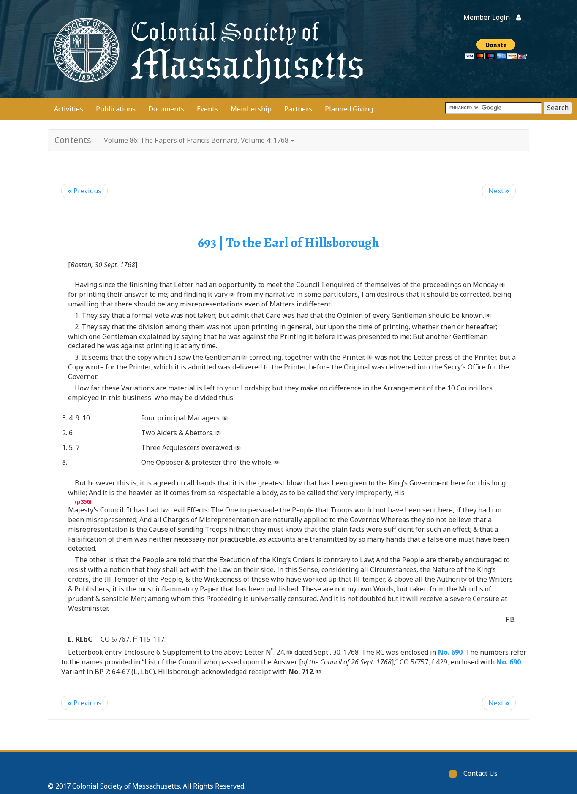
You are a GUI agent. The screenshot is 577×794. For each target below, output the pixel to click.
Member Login (486, 17)
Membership (251, 109)
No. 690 (450, 652)
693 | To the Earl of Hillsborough (288, 242)
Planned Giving (349, 109)
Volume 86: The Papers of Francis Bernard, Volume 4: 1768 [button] (197, 140)
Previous (84, 190)
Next (498, 190)
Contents (72, 140)
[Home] (206, 49)
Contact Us (480, 773)
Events (207, 109)
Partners (298, 109)
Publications (116, 109)
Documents (166, 109)
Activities (68, 109)
